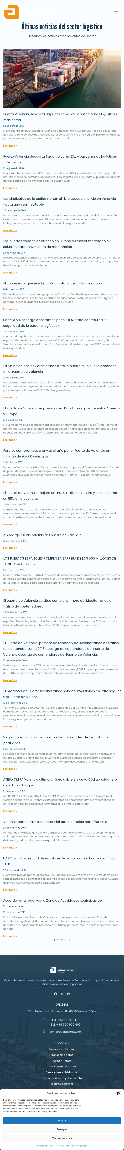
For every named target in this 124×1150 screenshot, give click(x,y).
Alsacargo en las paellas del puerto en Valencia (42, 535)
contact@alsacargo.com (66, 1032)
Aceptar (62, 1120)
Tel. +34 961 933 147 (66, 1020)
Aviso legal (82, 1146)
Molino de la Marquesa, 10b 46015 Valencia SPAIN (65, 1011)
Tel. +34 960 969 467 (66, 1025)
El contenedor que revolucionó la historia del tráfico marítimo (53, 283)
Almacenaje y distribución (62, 1072)
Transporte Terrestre (62, 1066)
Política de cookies (45, 1146)
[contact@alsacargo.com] (44, 1031)
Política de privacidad (66, 1146)
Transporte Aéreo (62, 1055)
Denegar (62, 1129)
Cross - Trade (62, 1061)
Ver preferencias (62, 1138)
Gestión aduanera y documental (62, 1078)
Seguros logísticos (62, 1084)
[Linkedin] (69, 994)
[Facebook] (55, 994)
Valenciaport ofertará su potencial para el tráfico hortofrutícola (55, 822)
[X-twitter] (62, 994)
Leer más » (10, 146)
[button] (119, 1093)
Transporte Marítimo (62, 1049)
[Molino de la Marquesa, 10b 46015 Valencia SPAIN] (29, 1011)
